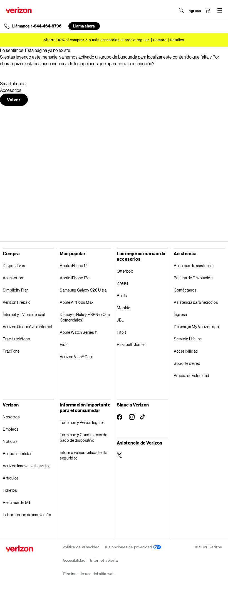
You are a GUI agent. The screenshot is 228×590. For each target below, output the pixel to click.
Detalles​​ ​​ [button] (177, 40)
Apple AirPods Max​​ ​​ (77, 302)
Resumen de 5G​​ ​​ (17, 502)
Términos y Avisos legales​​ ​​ (82, 422)
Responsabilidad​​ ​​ (18, 453)
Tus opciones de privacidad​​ (128, 547)
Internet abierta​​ (104, 560)
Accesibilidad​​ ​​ (186, 351)
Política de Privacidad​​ (81, 547)
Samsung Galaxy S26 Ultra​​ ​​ (83, 290)
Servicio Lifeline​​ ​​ (188, 339)
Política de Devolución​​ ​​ (193, 277)
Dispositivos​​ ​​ (14, 265)
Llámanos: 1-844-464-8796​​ (37, 26)
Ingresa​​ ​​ (180, 314)
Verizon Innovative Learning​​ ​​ (27, 465)
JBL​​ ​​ (120, 320)
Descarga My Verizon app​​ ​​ (196, 326)
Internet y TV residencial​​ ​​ (24, 314)
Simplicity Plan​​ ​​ (16, 290)
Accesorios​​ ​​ (13, 277)
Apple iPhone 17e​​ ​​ (75, 277)
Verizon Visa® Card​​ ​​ (77, 356)
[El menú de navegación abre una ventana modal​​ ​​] (220, 10)
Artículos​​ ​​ (11, 478)
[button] (14, 100)
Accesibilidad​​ (74, 560)
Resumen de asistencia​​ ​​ (194, 265)
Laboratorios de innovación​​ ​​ (27, 514)
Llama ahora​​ (84, 26)
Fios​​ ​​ (64, 344)
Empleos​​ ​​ (11, 429)
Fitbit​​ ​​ (122, 332)
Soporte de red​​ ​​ (187, 363)
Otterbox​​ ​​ (125, 271)
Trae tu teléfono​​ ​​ (17, 339)
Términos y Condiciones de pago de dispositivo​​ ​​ (83, 437)
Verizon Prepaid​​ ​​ (17, 302)
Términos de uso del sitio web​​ (89, 574)
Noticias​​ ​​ (10, 441)
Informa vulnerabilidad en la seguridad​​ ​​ (83, 455)
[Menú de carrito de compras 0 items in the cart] (207, 10)
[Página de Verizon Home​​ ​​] (19, 10)
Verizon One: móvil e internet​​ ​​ (28, 326)
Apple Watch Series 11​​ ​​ (79, 332)
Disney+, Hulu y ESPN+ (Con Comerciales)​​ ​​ (85, 317)
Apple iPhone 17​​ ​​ (74, 265)
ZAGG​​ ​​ (122, 283)
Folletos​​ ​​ (10, 490)
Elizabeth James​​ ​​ (131, 344)
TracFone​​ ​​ (11, 351)
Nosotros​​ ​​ (11, 417)
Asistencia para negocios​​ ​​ (196, 302)
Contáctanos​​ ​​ (185, 290)
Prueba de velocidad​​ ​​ (192, 375)
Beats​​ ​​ (122, 295)
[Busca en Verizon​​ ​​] (181, 10)
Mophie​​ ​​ (124, 307)
